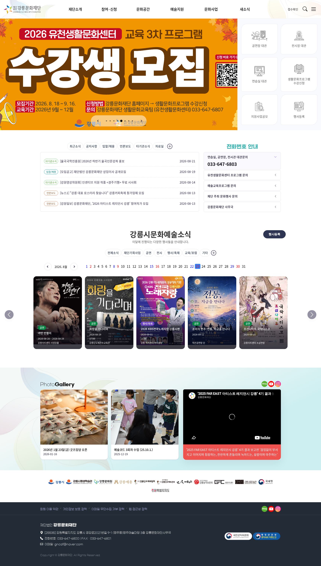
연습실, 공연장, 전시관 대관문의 (227, 157)
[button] (98, 121)
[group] (183, 266)
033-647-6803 (222, 164)
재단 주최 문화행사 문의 (222, 196)
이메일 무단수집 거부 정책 (107, 509)
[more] (169, 146)
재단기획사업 (132, 252)
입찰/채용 (108, 146)
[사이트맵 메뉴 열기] (313, 9)
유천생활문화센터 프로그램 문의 (227, 175)
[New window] (56, 482)
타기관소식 (143, 146)
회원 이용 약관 (49, 509)
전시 (159, 252)
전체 (113, 252)
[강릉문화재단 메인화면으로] (27, 9)
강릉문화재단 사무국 (220, 207)
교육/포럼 (191, 252)
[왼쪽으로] (9, 314)
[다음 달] (74, 266)
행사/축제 (173, 252)
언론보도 (125, 146)
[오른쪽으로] (311, 314)
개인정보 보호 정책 (75, 509)
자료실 (159, 146)
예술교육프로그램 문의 (221, 185)
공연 (148, 252)
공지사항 (91, 146)
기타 (205, 252)
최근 (75, 146)
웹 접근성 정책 (138, 509)
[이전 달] (48, 266)
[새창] (265, 384)
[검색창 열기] (306, 9)
